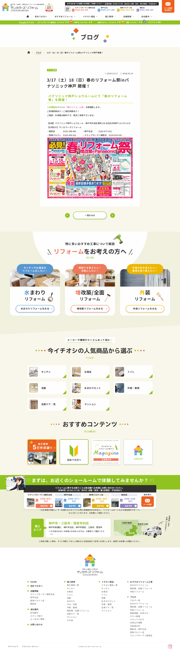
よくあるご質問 (37, 619)
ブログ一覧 (135, 600)
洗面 (69, 598)
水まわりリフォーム (139, 585)
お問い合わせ (36, 624)
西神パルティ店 (37, 600)
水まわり (71, 601)
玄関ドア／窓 (73, 613)
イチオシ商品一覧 (109, 585)
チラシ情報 (135, 616)
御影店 (33, 603)
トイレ (70, 594)
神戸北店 (34, 597)
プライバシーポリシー (30, 646)
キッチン (71, 588)
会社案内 (34, 612)
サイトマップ (13, 646)
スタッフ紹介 (36, 616)
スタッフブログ (137, 619)
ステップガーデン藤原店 (141, 635)
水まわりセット (108, 601)
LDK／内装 (72, 604)
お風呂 (70, 591)
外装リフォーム (137, 591)
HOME (33, 582)
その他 (70, 620)
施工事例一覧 (73, 585)
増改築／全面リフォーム (78, 610)
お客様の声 (135, 626)
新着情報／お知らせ (139, 613)
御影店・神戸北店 (138, 629)
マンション (72, 617)
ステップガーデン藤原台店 (42, 594)
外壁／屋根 (72, 607)
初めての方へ (36, 586)
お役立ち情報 (136, 622)
